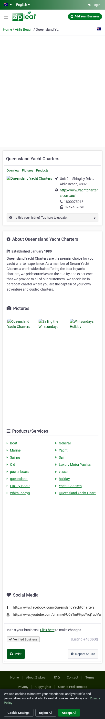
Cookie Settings (19, 713)
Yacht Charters (70, 486)
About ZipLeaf (36, 677)
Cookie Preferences (72, 687)
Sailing (15, 457)
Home (7, 29)
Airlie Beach (23, 29)
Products (42, 170)
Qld (12, 464)
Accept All (69, 713)
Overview (13, 170)
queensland (19, 479)
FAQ (57, 677)
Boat (13, 443)
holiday (64, 479)
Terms (90, 677)
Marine (15, 450)
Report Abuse (84, 654)
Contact (72, 677)
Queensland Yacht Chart (77, 493)
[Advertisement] (52, 90)
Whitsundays (20, 493)
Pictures (27, 170)
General (65, 443)
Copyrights (43, 687)
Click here (47, 630)
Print (17, 654)
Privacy (23, 687)
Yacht (63, 450)
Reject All (45, 713)
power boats (19, 472)
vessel (63, 472)
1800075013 (74, 202)
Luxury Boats (20, 486)
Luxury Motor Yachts (75, 464)
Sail (61, 457)
